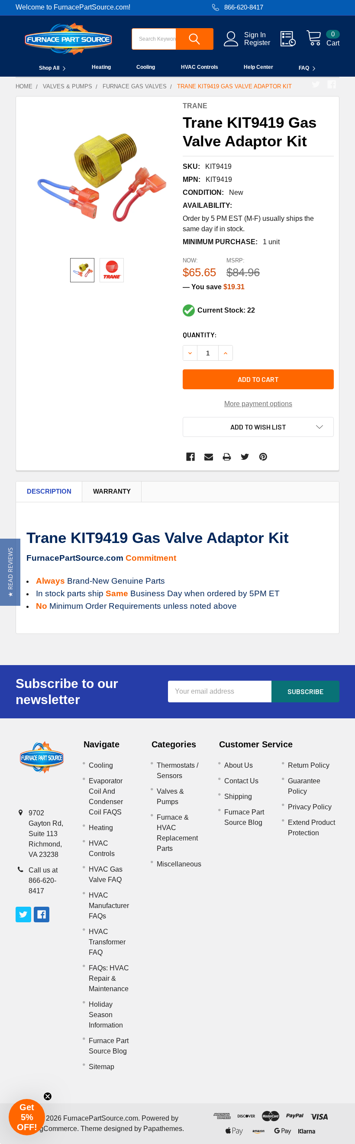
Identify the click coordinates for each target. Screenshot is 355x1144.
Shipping (238, 796)
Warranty (112, 491)
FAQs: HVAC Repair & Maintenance (109, 978)
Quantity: (200, 334)
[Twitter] (316, 84)
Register (257, 42)
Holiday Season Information (106, 1015)
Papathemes (162, 1128)
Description (49, 491)
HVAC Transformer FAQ (107, 942)
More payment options (258, 403)
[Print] (227, 457)
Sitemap (101, 1066)
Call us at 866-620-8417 (43, 880)
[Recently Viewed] (293, 39)
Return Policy (308, 765)
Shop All (49, 68)
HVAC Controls (199, 67)
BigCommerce (55, 1128)
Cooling (145, 67)
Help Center (258, 67)
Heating (101, 67)
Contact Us (241, 781)
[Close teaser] (47, 1096)
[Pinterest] (263, 457)
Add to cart (258, 379)
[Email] (208, 457)
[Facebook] (331, 84)
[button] (10, 572)
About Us (238, 765)
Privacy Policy (310, 807)
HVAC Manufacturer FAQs (109, 906)
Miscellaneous (179, 864)
